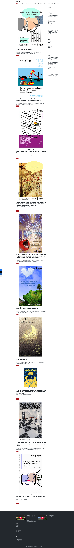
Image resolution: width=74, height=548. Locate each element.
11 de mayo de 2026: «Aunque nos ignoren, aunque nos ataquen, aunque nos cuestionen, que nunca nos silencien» (53, 26)
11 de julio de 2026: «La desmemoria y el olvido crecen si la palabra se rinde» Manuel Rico (53, 16)
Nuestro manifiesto (51, 519)
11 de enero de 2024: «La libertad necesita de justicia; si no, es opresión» (31, 48)
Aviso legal (50, 516)
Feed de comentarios (20, 540)
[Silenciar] (23, 515)
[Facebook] (1, 270)
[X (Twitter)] (1, 272)
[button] (57, 53)
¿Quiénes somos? (51, 515)
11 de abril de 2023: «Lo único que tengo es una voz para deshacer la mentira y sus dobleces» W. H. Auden (31, 496)
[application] (21, 516)
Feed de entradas (19, 539)
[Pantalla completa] (24, 515)
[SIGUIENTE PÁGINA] (37, 507)
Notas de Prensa (34, 101)
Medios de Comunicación (28, 101)
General (49, 42)
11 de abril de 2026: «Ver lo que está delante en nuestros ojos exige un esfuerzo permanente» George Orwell (53, 31)
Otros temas (38, 101)
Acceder (18, 538)
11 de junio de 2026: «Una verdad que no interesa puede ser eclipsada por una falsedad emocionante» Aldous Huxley (53, 21)
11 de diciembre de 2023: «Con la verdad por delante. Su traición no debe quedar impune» (31, 99)
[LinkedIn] (1, 274)
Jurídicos (49, 43)
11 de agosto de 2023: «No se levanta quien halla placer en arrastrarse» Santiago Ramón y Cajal (31, 307)
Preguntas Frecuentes (51, 48)
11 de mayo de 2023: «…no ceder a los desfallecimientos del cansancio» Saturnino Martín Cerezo (31, 444)
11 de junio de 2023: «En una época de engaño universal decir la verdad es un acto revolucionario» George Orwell (31, 392)
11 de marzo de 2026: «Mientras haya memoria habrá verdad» (53, 35)
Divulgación (49, 41)
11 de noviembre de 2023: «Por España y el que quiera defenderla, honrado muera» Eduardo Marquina (31, 151)
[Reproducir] (38, 515)
